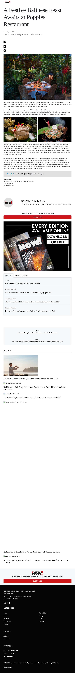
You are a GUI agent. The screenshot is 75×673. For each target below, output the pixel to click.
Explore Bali (7, 621)
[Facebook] (8, 602)
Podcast (41, 621)
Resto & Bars (43, 613)
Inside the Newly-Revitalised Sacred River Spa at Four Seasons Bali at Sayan (37, 341)
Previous (37, 331)
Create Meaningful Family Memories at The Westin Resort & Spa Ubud (32, 398)
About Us (6, 636)
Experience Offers (10, 299)
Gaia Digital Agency (53, 663)
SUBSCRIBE (37, 581)
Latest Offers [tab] (21, 275)
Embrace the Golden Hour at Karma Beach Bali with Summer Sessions (32, 552)
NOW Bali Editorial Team (32, 34)
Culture (6, 624)
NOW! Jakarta (9, 653)
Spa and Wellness (10, 308)
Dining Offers (9, 31)
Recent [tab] (8, 275)
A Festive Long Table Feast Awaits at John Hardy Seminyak (37, 333)
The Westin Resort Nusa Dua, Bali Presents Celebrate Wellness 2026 (32, 302)
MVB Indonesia (9, 656)
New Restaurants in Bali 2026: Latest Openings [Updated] (28, 292)
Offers (41, 618)
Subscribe (7, 639)
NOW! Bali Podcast (11, 651)
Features (6, 618)
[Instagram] (5, 602)
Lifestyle (41, 616)
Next (37, 339)
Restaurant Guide (10, 289)
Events (6, 616)
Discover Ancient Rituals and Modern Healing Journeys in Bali (30, 311)
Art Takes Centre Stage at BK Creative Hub (22, 283)
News (7, 280)
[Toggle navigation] (69, 2)
